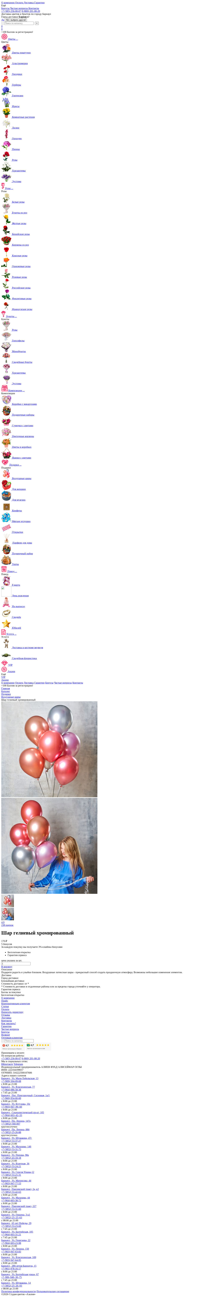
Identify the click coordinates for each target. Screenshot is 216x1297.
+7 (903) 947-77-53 (11, 1183)
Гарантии (39, 682)
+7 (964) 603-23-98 (11, 1243)
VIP (3, 677)
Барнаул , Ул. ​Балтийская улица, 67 (20, 1274)
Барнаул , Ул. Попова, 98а (15, 1155)
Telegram (18, 1064)
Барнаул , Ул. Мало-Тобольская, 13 (19, 1078)
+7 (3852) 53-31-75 (11, 1149)
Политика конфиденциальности (18, 1291)
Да (2, 19)
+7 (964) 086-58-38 (11, 1089)
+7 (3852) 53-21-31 (11, 1175)
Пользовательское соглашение (53, 1291)
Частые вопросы (63, 682)
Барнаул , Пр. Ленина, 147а (16, 1121)
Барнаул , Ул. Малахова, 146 (16, 1146)
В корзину (6, 966)
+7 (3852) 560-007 (10, 1123)
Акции (5, 680)
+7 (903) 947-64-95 (11, 1260)
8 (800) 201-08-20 (31, 11)
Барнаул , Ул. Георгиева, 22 (15, 1240)
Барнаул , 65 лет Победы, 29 (16, 1223)
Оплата (19, 682)
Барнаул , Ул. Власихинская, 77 (18, 1087)
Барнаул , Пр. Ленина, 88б (15, 1129)
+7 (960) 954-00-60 (11, 1098)
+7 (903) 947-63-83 (11, 1251)
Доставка (29, 682)
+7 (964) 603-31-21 (11, 1234)
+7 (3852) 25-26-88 (11, 1132)
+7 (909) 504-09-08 (11, 1081)
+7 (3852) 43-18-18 (11, 1158)
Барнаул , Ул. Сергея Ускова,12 (17, 1172)
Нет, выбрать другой (16, 20)
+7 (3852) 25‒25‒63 (11, 1217)
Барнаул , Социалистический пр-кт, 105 (22, 1112)
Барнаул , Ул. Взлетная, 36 (15, 1163)
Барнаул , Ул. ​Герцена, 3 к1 (15, 1214)
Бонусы (49, 682)
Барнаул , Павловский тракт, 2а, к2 (20, 1189)
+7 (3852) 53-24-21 (11, 1166)
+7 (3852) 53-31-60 (11, 1209)
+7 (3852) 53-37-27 (11, 1141)
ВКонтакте (7, 1064)
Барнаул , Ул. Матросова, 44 (16, 1180)
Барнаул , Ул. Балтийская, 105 (17, 1231)
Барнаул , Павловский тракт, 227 (18, 1206)
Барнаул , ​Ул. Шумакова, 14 (16, 1283)
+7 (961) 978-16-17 (11, 1268)
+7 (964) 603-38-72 (11, 1200)
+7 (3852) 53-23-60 (11, 1226)
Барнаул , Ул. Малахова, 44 (15, 1197)
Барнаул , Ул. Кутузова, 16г (15, 1104)
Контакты (77, 682)
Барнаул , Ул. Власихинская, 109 (18, 1257)
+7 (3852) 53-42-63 (11, 1192)
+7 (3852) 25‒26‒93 (11, 1285)
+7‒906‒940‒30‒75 (11, 1277)
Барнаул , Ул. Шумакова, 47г (16, 1138)
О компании (8, 682)
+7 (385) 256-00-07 (11, 11)
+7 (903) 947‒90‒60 (11, 1106)
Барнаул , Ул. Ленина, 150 (15, 1248)
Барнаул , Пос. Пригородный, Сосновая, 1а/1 (25, 1095)
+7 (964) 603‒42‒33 (11, 1115)
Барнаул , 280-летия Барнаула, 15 (18, 1265)
